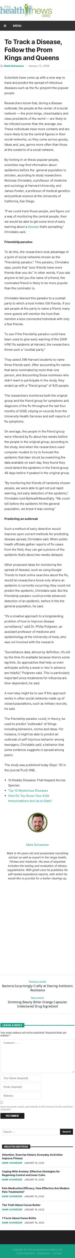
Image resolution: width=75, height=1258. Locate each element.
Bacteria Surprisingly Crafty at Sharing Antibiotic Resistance (37, 986)
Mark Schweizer (14, 65)
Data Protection (25, 1253)
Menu (17, 25)
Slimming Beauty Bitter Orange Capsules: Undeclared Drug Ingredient (37, 1002)
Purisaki (57, 1253)
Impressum (43, 1253)
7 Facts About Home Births (19, 1218)
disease (33, 227)
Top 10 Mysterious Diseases (28, 790)
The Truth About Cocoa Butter (21, 1205)
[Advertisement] (37, 926)
